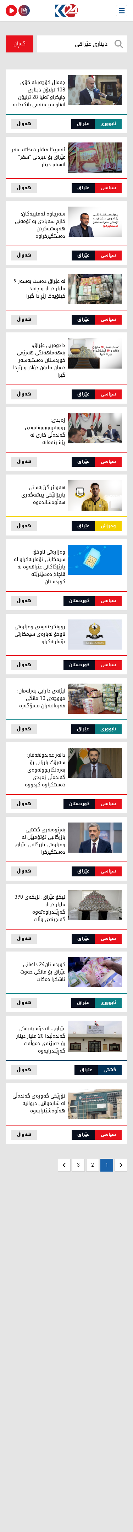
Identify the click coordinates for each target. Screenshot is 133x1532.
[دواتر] (64, 1165)
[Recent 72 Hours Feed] (24, 10)
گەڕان (19, 44)
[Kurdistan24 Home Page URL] (66, 10)
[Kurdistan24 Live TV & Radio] (11, 10)
